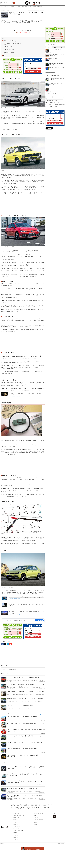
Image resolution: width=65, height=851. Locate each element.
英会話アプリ (23, 807)
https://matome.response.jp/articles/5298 (15, 614)
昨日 (49, 47)
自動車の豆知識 (16, 828)
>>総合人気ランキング (50, 72)
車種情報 (12, 6)
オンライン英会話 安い (43, 805)
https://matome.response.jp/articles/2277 (15, 396)
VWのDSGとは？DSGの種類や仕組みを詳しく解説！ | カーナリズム (26, 597)
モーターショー (16, 817)
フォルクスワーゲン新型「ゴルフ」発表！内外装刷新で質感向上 (23, 677)
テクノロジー (15, 837)
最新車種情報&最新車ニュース (18, 815)
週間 (55, 47)
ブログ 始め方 (50, 804)
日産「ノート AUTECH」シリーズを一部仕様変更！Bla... (56, 59)
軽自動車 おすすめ (34, 804)
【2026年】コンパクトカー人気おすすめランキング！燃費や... (56, 89)
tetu (7, 695)
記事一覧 (35, 815)
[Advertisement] (23, 28)
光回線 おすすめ (16, 805)
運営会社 (35, 824)
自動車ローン (15, 824)
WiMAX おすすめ (24, 805)
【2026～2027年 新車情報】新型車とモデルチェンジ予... (56, 50)
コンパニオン (15, 834)
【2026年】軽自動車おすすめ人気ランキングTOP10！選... (56, 79)
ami (7, 792)
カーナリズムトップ (4, 6)
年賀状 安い (22, 808)
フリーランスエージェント (35, 807)
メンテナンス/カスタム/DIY (18, 830)
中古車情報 (15, 822)
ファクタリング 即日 (45, 807)
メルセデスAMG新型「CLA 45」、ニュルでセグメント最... (56, 64)
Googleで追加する (39, 620)
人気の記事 (36, 817)
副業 (12, 805)
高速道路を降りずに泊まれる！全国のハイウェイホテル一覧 (57, 55)
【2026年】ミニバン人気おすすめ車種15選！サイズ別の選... (56, 84)
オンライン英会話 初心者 (15, 807)
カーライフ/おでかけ (17, 826)
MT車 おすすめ (26, 804)
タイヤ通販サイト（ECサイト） (31, 808)
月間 (61, 47)
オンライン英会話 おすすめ (33, 805)
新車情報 (12, 804)
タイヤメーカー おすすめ (42, 804)
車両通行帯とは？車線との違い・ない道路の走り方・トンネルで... (57, 68)
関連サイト (36, 822)
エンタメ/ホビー (16, 832)
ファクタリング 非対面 (15, 808)
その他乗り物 (15, 835)
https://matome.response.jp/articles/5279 (15, 607)
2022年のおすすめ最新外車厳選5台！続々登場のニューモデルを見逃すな (26, 691)
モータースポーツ (16, 839)
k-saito (8, 681)
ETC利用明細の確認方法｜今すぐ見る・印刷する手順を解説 (22, 788)
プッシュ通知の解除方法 (38, 819)
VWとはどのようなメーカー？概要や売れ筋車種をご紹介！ (22, 705)
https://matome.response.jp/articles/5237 (15, 598)
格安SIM (28, 807)
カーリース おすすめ (19, 804)
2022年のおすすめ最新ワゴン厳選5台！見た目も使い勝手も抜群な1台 (25, 698)
